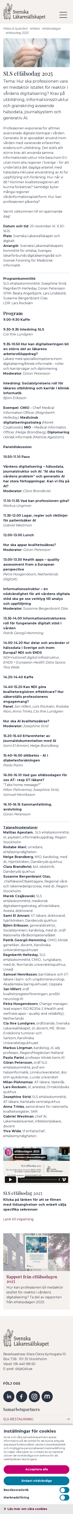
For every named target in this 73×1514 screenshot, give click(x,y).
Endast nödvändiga (36, 1481)
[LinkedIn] (8, 1396)
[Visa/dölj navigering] (63, 15)
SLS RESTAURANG (18, 1419)
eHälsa (35, 28)
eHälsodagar (51, 28)
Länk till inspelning (18, 1219)
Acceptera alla (36, 1469)
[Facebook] (21, 1396)
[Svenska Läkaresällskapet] (27, 13)
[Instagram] (34, 1396)
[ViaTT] (47, 1396)
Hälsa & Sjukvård (15, 28)
